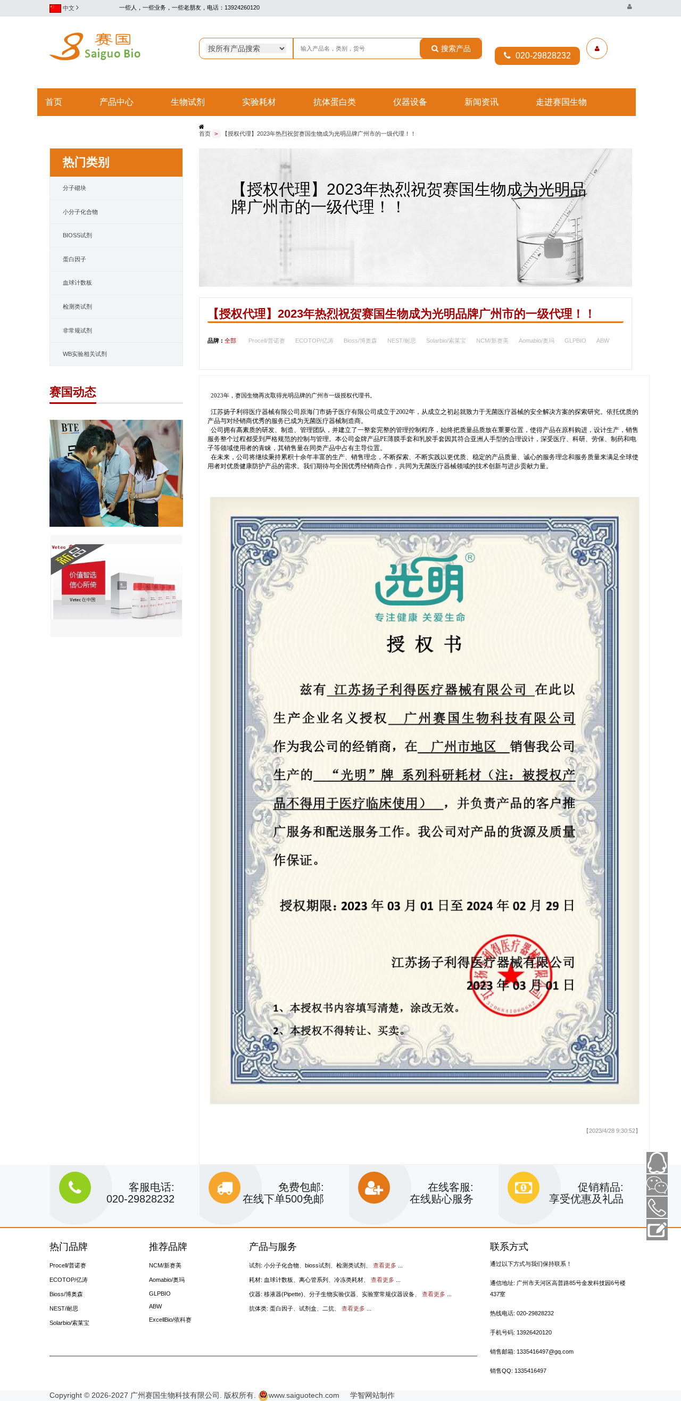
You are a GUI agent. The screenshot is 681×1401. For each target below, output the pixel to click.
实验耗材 (259, 102)
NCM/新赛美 (492, 340)
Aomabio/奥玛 (536, 340)
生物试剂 (188, 102)
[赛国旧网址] (629, 7)
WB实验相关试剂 (85, 354)
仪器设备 (410, 102)
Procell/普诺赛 (266, 340)
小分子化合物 (80, 212)
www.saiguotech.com (304, 1395)
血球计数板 (77, 282)
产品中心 (116, 102)
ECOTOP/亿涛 (314, 340)
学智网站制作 (368, 1395)
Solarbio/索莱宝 (446, 340)
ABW (602, 340)
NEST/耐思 (401, 340)
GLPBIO (575, 340)
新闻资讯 (481, 102)
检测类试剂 (77, 306)
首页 (53, 102)
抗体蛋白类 (334, 102)
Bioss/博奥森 (360, 340)
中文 (68, 8)
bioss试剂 (77, 235)
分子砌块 (74, 188)
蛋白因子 (74, 259)
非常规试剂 (77, 330)
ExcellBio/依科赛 (170, 1319)
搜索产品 (456, 48)
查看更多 (384, 1265)
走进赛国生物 (561, 102)
